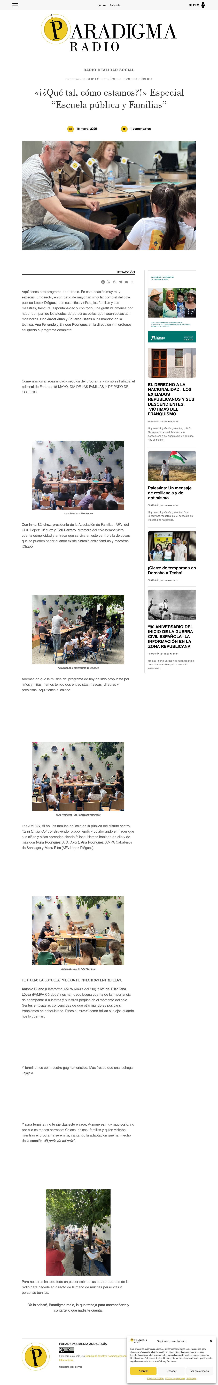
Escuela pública (138, 79)
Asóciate (115, 5)
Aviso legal (191, 1378)
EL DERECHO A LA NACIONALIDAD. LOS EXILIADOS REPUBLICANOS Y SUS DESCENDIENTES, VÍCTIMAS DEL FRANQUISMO (171, 399)
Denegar (171, 1370)
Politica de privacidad (175, 1378)
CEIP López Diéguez (104, 79)
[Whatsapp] (114, 281)
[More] (132, 281)
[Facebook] (103, 281)
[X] (108, 281)
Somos (102, 5)
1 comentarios (140, 128)
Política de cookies (155, 1378)
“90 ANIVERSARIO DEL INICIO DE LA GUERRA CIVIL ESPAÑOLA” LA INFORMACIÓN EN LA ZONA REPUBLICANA (170, 637)
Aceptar (143, 1370)
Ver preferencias (200, 1370)
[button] (211, 1341)
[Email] (126, 281)
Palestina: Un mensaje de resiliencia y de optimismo (170, 493)
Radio (90, 70)
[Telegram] (120, 281)
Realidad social (116, 70)
